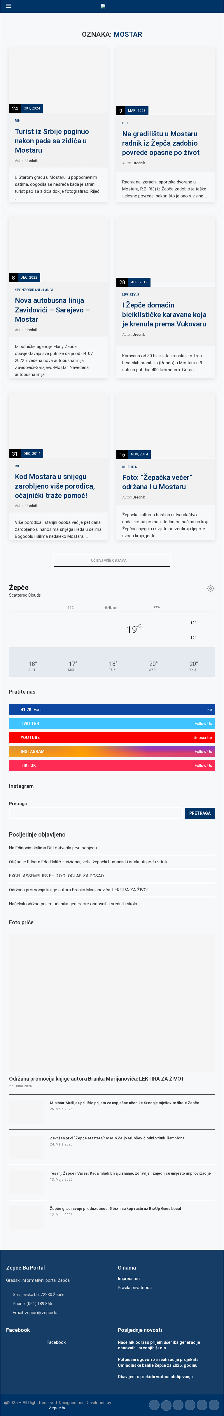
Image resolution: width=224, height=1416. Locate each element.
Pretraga (18, 803)
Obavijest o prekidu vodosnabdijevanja (155, 1376)
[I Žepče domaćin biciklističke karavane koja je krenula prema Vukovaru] (165, 249)
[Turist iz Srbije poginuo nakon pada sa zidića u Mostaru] (58, 80)
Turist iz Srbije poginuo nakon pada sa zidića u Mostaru (52, 141)
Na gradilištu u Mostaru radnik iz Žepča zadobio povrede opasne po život (161, 143)
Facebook (56, 1342)
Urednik (31, 161)
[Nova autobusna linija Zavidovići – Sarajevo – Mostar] (58, 249)
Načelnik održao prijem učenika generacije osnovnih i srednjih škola (73, 903)
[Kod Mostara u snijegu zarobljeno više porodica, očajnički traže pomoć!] (58, 425)
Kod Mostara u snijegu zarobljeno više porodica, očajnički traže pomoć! (55, 486)
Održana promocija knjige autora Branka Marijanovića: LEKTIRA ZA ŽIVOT (79, 889)
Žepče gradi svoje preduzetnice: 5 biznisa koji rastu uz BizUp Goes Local (115, 1208)
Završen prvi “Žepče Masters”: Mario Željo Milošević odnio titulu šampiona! (118, 1138)
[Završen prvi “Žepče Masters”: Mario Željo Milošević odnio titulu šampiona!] (26, 1147)
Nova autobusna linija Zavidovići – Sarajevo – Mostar (52, 309)
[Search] (215, 6)
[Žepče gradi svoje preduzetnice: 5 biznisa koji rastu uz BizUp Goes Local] (26, 1217)
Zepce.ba (57, 1407)
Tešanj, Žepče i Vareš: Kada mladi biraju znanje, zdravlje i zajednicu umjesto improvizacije (130, 1173)
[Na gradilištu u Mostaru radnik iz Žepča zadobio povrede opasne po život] (165, 80)
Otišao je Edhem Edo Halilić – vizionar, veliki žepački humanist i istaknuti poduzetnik (88, 862)
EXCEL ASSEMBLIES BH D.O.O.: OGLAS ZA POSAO (56, 875)
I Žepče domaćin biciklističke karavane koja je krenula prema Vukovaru (164, 314)
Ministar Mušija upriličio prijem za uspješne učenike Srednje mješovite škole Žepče (124, 1103)
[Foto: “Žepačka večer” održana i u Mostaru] (165, 425)
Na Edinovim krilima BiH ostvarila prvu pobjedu (53, 848)
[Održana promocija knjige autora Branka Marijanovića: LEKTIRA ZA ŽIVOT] (112, 1003)
